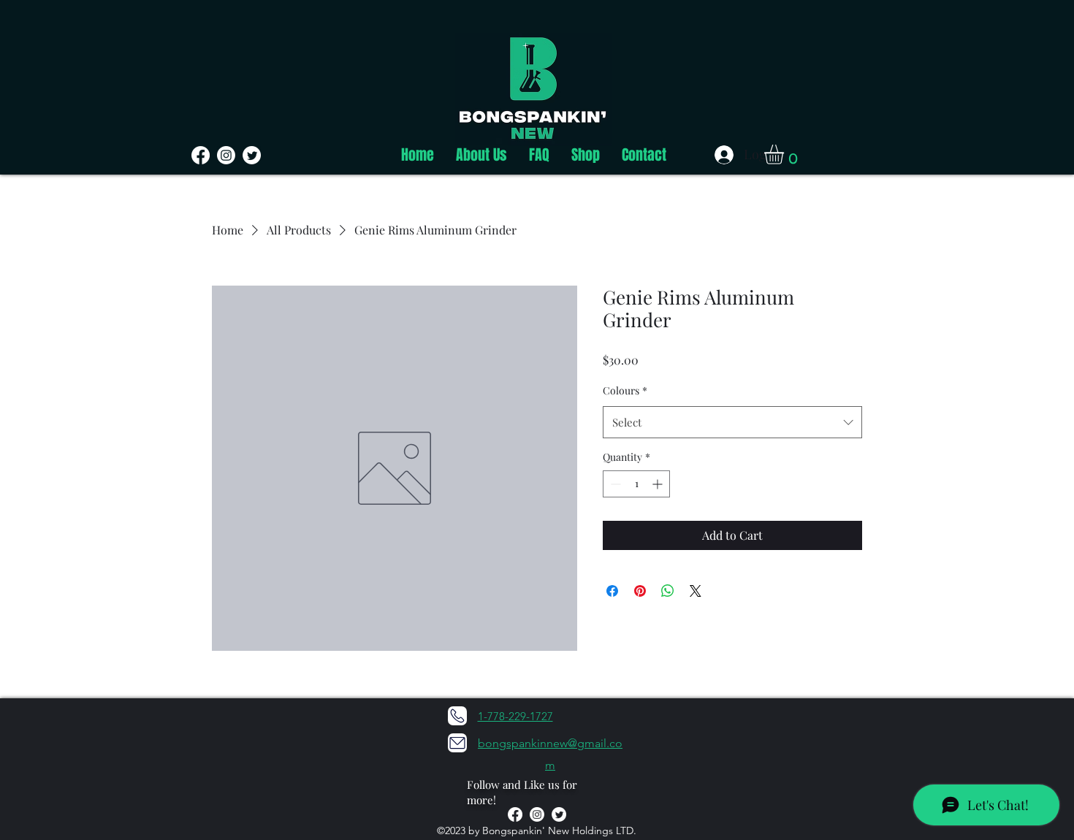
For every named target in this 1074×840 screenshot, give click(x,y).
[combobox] (732, 422)
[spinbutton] (636, 484)
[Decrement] (614, 484)
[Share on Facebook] (612, 591)
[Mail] (457, 742)
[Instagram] (226, 155)
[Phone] (457, 715)
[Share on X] (695, 591)
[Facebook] (200, 155)
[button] (785, 154)
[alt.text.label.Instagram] (537, 814)
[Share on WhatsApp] (668, 591)
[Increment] (659, 484)
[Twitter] (252, 155)
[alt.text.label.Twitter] (559, 814)
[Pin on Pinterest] (640, 591)
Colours (625, 390)
